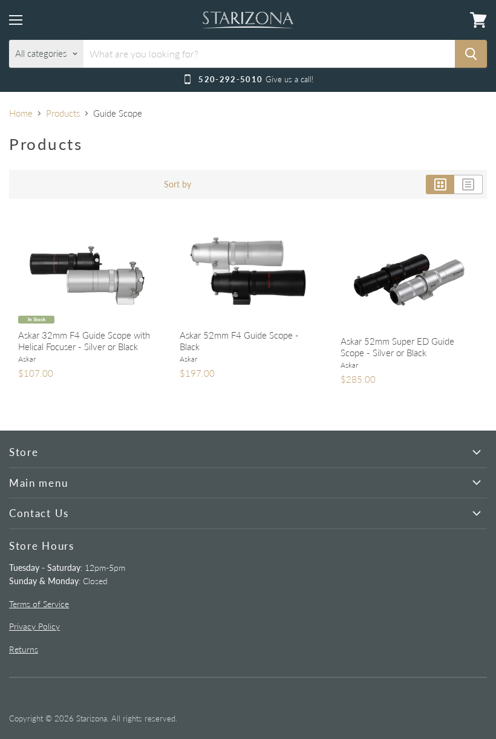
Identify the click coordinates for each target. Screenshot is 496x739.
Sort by (177, 184)
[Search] (471, 54)
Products (63, 113)
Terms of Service (39, 604)
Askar (27, 358)
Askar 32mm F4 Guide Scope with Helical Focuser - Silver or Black (84, 341)
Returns (23, 649)
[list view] (468, 184)
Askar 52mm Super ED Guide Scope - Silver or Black (397, 347)
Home (21, 113)
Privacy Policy (34, 626)
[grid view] (440, 184)
